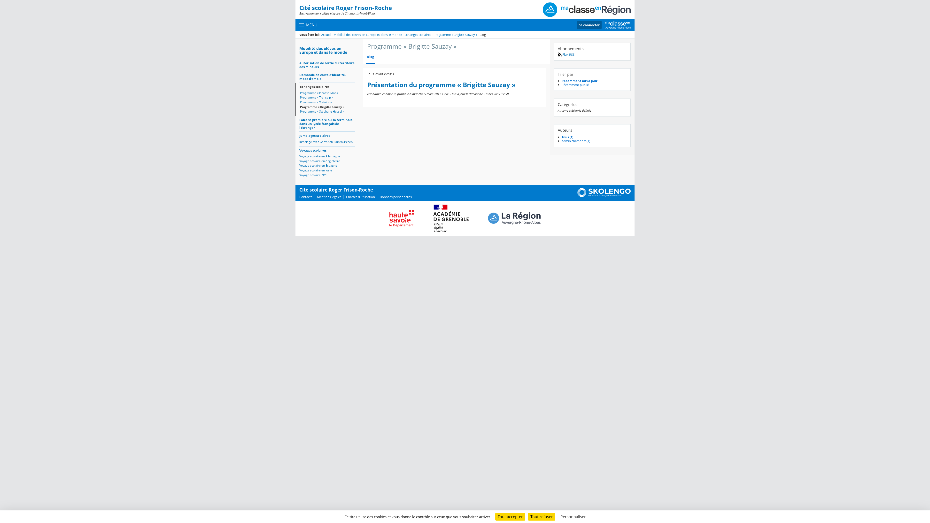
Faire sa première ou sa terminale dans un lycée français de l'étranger (326, 124)
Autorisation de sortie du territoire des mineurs (327, 65)
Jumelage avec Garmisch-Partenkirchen (326, 142)
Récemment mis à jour (579, 81)
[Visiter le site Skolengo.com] (604, 196)
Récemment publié (575, 85)
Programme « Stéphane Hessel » (322, 111)
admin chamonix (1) (576, 141)
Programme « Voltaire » (316, 102)
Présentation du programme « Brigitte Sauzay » (441, 85)
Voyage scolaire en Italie (315, 170)
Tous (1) (567, 137)
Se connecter (589, 25)
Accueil (326, 34)
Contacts (305, 197)
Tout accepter (510, 516)
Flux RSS (568, 54)
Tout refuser (541, 516)
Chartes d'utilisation (360, 197)
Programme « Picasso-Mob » (319, 93)
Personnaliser (573, 516)
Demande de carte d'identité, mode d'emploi (322, 77)
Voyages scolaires (312, 150)
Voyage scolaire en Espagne (318, 165)
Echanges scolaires (417, 34)
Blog (370, 57)
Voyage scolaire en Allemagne (319, 156)
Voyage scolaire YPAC (313, 175)
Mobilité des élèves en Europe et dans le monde (367, 34)
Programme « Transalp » (316, 97)
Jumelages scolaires (314, 135)
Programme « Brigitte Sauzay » (455, 34)
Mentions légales (329, 197)
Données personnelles (396, 197)
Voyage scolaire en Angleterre (319, 161)
